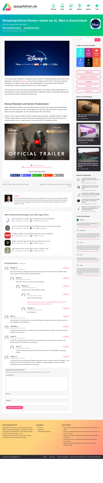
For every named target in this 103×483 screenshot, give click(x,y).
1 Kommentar (40, 236)
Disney (40, 167)
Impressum (41, 429)
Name (8, 394)
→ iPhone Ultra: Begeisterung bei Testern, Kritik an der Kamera (88, 251)
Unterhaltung (27, 167)
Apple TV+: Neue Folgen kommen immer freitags (15, 184)
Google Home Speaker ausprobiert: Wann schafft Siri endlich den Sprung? (91, 201)
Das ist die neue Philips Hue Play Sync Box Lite (88, 115)
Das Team (88, 91)
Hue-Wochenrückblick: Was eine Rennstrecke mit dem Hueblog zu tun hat (88, 165)
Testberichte (88, 72)
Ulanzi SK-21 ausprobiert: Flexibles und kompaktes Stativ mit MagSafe (91, 194)
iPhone (35, 165)
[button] (15, 175)
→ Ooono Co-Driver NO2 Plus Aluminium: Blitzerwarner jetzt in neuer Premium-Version (88, 262)
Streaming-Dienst (47, 167)
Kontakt (88, 86)
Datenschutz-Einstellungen (94, 457)
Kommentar (10, 375)
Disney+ (24, 81)
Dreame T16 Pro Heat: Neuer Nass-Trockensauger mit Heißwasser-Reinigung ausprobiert (91, 208)
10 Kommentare (34, 28)
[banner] (19, 7)
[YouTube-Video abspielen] (37, 142)
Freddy (25, 28)
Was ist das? (23, 30)
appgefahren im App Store (88, 77)
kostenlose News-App (8, 437)
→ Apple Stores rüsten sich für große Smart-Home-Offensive (88, 239)
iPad (38, 165)
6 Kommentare (40, 243)
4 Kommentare (40, 251)
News (41, 165)
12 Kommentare (43, 228)
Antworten (66, 268)
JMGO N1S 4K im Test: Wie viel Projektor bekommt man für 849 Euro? (90, 187)
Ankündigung (34, 167)
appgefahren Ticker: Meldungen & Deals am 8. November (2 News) (55, 185)
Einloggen (88, 81)
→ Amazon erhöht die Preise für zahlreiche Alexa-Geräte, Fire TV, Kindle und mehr (88, 227)
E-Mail (8, 400)
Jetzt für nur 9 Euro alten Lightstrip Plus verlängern (86, 139)
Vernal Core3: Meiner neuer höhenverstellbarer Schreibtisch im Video (91, 180)
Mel (33, 221)
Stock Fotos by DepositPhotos (78, 457)
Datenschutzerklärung (44, 431)
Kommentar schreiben (42, 221)
